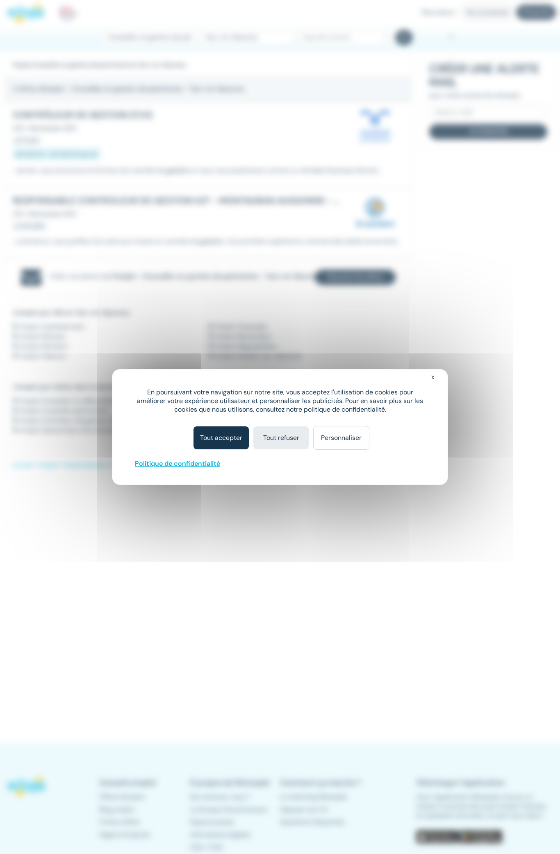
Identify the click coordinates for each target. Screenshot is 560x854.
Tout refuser (281, 437)
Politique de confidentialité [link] (177, 463)
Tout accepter (221, 437)
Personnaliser (341, 437)
